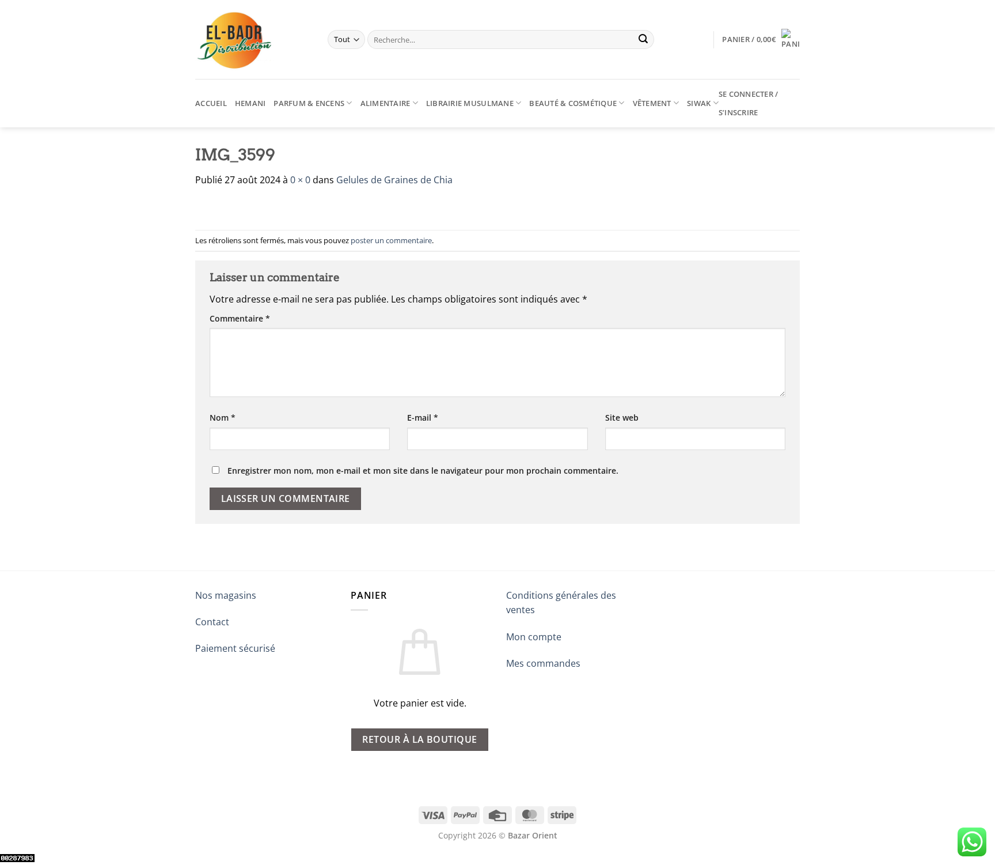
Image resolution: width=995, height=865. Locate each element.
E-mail (422, 417)
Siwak (699, 103)
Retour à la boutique (419, 739)
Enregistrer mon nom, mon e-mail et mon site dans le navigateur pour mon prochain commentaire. (422, 470)
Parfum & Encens (309, 103)
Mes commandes (543, 663)
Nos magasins (225, 595)
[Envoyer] (643, 40)
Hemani (250, 103)
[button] (761, 39)
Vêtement (652, 103)
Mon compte (533, 636)
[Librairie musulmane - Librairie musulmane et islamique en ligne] (252, 39)
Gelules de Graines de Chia (394, 179)
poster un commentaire (391, 240)
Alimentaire (385, 103)
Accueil (211, 103)
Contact (212, 621)
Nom (223, 417)
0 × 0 (300, 179)
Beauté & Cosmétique (573, 103)
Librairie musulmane (470, 103)
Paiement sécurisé (235, 648)
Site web (622, 417)
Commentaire (240, 318)
